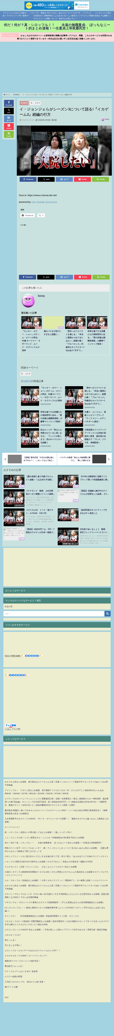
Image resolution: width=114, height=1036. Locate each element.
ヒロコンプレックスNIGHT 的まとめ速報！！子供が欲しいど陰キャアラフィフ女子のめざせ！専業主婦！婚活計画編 (56, 930)
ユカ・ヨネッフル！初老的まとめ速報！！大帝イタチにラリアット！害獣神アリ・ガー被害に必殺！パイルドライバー (56, 880)
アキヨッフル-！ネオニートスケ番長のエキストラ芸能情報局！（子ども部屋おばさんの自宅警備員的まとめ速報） (55, 902)
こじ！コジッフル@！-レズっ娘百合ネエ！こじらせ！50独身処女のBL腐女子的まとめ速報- (45, 838)
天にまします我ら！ (13, 945)
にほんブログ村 (12, 729)
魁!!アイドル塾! (11, 987)
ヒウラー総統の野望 (13, 976)
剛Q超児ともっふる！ (14, 966)
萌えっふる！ (10, 940)
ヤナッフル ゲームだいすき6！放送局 (21, 971)
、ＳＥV (36, 103)
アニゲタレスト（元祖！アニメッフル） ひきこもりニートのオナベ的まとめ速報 (41, 867)
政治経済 (24, 103)
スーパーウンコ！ (12, 827)
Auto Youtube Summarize (44, 202)
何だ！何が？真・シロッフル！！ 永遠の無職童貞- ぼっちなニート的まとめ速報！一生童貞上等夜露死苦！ (54, 843)
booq (107, 119)
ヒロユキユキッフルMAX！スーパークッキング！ (26, 956)
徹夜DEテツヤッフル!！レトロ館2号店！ (22, 961)
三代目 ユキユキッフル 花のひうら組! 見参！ (25, 982)
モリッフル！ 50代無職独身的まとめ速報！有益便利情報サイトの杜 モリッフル (42, 916)
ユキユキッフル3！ (13, 935)
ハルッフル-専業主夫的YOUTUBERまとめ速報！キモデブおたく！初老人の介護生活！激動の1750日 (49, 862)
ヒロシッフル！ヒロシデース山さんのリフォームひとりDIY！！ (32, 950)
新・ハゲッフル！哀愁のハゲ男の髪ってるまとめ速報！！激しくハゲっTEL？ (39, 832)
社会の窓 (9, 606)
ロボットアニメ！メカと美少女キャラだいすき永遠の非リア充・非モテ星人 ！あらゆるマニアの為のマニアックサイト (56, 856)
